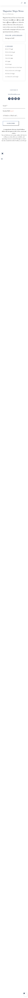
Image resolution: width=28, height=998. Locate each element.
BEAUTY (7, 49)
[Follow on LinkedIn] (15, 98)
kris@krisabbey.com (14, 94)
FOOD (7, 64)
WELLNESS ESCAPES (11, 70)
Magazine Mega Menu (13, 11)
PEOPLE (7, 55)
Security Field (8, 111)
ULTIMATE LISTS (10, 77)
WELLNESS (8, 52)
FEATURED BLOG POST (12, 67)
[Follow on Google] (18, 98)
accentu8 (6, 14)
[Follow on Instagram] (12, 98)
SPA (6, 61)
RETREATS (8, 73)
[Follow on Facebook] (9, 98)
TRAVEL (7, 58)
